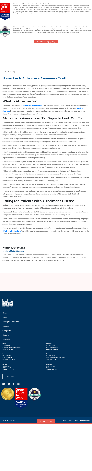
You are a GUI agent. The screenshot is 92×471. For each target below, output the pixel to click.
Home (4, 313)
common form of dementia (31, 105)
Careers (5, 335)
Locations (6, 339)
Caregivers (6, 331)
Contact (10, 376)
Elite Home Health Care (11, 231)
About (4, 317)
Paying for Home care (11, 322)
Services (5, 326)
